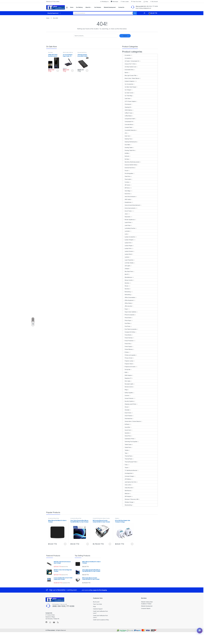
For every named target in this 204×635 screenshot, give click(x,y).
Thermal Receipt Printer (131, 461)
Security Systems (129, 401)
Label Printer (128, 222)
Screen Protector (129, 398)
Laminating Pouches (130, 228)
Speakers (127, 433)
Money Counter (129, 280)
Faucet (126, 170)
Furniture (127, 182)
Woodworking (128, 505)
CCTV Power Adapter (130, 101)
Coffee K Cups (128, 113)
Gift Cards (127, 185)
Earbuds (127, 156)
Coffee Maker (128, 115)
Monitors (127, 283)
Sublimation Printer (129, 438)
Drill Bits (127, 153)
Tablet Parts (128, 447)
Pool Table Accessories (131, 329)
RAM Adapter (128, 375)
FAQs (94, 606)
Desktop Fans (128, 138)
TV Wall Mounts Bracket (131, 470)
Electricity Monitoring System (132, 162)
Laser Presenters (129, 260)
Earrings (127, 159)
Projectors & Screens (130, 366)
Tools (126, 464)
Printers (127, 352)
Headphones (128, 202)
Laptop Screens (129, 251)
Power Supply (128, 346)
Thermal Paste (128, 458)
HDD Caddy (128, 199)
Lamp (126, 234)
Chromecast (128, 104)
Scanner (127, 395)
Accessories (128, 58)
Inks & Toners (128, 211)
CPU (126, 133)
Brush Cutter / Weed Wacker (132, 78)
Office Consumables (130, 297)
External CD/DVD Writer (131, 164)
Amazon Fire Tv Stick (130, 64)
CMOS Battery (128, 110)
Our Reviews (97, 7)
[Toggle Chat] (199, 630)
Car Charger (128, 89)
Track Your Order (137, 1)
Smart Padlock (128, 415)
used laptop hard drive (130, 482)
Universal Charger (129, 476)
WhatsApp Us (105, 1)
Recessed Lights (129, 384)
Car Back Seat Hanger (130, 87)
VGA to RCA (128, 484)
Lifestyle (127, 268)
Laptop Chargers (129, 239)
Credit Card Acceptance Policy (101, 619)
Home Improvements (130, 208)
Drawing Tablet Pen (130, 150)
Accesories (127, 55)
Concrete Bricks (129, 124)
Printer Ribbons (129, 349)
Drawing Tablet (128, 147)
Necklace (127, 288)
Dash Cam (127, 136)
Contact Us (121, 7)
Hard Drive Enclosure (130, 196)
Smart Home (128, 412)
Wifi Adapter (128, 496)
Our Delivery (79, 7)
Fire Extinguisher (129, 173)
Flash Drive (127, 176)
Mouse (126, 286)
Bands (126, 72)
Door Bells (50, 52)
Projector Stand (129, 363)
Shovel (126, 407)
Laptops (127, 257)
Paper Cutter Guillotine (130, 312)
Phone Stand (128, 317)
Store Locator (125, 1)
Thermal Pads (128, 456)
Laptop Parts (128, 248)
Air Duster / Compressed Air (132, 61)
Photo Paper (128, 320)
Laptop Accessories (130, 237)
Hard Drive (127, 193)
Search (125, 35)
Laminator (127, 231)
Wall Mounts (128, 490)
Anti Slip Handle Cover (130, 66)
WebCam (127, 493)
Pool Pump (127, 326)
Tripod (126, 467)
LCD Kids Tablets (129, 263)
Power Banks (128, 335)
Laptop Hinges (128, 245)
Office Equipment (129, 300)
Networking (128, 291)
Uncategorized (128, 473)
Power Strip (128, 343)
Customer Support (97, 608)
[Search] (135, 13)
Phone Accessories (129, 314)
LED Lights (127, 265)
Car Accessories (129, 84)
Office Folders (128, 303)
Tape (126, 453)
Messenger (115, 1)
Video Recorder (129, 487)
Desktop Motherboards (131, 141)
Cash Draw (127, 98)
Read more (87, 70)
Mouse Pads (56, 518)
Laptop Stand (128, 254)
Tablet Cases (128, 444)
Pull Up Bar (127, 369)
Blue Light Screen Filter (131, 75)
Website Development (110, 7)
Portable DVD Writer (130, 332)
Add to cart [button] (57, 70)
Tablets (126, 450)
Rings (126, 389)
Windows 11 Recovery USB (131, 499)
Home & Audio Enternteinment (132, 205)
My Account (155, 1)
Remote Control (129, 386)
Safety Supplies (129, 392)
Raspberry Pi (128, 378)
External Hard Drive (82, 52)
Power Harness (128, 337)
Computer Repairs (145, 608)
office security (128, 306)
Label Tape (127, 225)
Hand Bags (127, 190)
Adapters (117, 518)
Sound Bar (127, 427)
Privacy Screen (128, 358)
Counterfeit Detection (130, 130)
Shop (146, 1)
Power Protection (129, 340)
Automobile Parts (129, 69)
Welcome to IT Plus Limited (52, 1)
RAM (126, 372)
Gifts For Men (66, 52)
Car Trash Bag (128, 95)
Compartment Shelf (130, 118)
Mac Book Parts (129, 271)
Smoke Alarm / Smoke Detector (133, 421)
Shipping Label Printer (130, 404)
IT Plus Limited (51, 630)
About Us (88, 7)
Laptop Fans (128, 242)
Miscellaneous (128, 277)
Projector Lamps (129, 361)
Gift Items (127, 187)
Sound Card (128, 430)
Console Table (128, 127)
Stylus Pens (128, 435)
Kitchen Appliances (130, 219)
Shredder (127, 410)
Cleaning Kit (128, 107)
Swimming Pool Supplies (131, 441)
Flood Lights (128, 179)
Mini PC (127, 274)
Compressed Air (129, 121)
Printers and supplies (130, 355)
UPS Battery (128, 479)
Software (127, 424)
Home (71, 7)
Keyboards (127, 216)
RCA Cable (127, 381)
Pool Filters (127, 323)
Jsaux (126, 213)
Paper (126, 309)
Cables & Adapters (129, 81)
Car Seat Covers (129, 92)
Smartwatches (128, 418)
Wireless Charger (129, 502)
